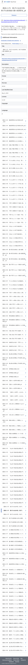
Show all (21, 43)
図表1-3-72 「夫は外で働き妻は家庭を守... (13, 471)
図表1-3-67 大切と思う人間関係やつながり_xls (13, 415)
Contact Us (23, 660)
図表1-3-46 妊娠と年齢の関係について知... (13, 145)
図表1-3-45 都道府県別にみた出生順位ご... (13, 133)
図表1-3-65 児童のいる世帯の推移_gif (12, 384)
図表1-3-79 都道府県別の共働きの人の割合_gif (13, 559)
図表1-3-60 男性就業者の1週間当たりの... (13, 315)
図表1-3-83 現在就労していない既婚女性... (13, 607)
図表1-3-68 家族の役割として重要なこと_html (13, 421)
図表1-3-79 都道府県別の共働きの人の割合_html (13, 554)
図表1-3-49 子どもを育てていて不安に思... (13, 179)
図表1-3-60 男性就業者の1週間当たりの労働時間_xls (14, 326)
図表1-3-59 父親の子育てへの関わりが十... (13, 304)
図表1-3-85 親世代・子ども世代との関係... (13, 631)
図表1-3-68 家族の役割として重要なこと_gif (14, 425)
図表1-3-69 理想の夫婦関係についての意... (13, 433)
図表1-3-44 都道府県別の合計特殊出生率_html (13, 121)
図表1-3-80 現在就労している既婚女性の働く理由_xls (14, 579)
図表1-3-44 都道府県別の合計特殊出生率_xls (14, 129)
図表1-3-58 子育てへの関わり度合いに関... (13, 292)
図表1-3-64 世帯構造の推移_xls (11, 376)
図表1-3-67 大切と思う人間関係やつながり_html (13, 404)
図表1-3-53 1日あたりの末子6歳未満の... (13, 226)
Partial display (15, 43)
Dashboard (11, 661)
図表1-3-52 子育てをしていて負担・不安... (13, 214)
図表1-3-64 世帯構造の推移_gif (10, 372)
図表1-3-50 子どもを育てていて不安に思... (13, 191)
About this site (9, 658)
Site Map (17, 661)
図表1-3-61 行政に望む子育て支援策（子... (13, 330)
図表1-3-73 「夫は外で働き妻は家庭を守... (13, 483)
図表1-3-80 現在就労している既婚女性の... (13, 569)
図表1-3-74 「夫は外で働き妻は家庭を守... (13, 495)
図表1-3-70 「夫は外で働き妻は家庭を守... (13, 448)
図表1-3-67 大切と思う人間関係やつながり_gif (13, 410)
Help (21, 658)
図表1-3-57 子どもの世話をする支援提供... (13, 281)
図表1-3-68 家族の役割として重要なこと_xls (14, 429)
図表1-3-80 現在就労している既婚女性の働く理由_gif (14, 574)
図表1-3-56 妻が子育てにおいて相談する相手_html (14, 265)
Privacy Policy (16, 660)
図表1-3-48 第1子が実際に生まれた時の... (13, 168)
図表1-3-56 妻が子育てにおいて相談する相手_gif (14, 270)
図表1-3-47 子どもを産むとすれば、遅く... (13, 156)
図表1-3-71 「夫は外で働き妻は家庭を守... (13, 460)
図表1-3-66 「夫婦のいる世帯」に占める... (13, 392)
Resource (14, 15)
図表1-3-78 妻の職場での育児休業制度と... (13, 541)
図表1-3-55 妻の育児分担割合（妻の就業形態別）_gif (14, 254)
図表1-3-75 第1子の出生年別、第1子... (13, 506)
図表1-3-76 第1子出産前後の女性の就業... (13, 518)
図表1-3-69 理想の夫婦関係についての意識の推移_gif (14, 438)
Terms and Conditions (7, 660)
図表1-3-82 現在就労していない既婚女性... (13, 596)
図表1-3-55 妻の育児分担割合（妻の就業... (13, 249)
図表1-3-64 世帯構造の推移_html (11, 369)
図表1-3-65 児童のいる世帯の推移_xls (12, 388)
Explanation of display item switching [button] (10, 40)
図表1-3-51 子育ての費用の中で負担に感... (13, 203)
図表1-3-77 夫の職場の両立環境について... (13, 529)
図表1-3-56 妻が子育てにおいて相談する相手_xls (14, 276)
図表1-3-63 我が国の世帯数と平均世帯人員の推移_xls (14, 364)
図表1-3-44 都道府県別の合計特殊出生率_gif (14, 125)
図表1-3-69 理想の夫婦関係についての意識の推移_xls (14, 443)
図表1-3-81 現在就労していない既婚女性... (13, 584)
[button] (26, 2)
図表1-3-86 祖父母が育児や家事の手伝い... (13, 642)
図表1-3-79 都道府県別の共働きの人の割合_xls (13, 565)
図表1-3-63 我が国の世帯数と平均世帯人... (13, 354)
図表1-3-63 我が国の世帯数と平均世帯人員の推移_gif (14, 358)
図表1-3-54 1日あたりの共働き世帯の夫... (13, 238)
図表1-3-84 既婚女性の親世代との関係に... (13, 619)
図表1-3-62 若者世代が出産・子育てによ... (13, 342)
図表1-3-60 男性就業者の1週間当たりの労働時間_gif (14, 320)
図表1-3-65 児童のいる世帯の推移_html (12, 380)
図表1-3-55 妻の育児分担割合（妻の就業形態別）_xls (14, 259)
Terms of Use (16, 658)
